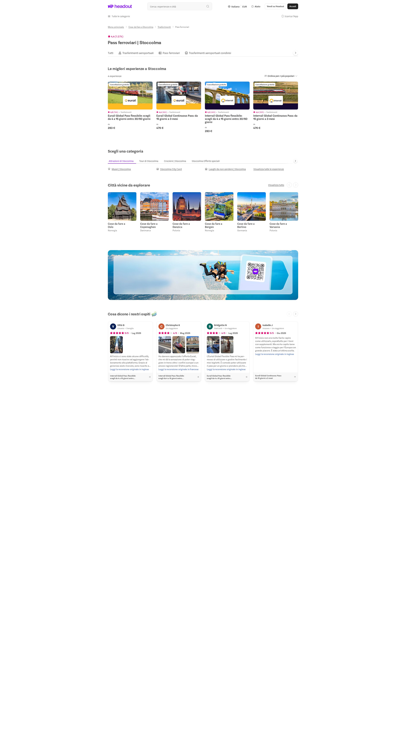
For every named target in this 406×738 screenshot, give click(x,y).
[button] (119, 16)
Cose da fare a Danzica (181, 225)
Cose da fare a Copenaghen (148, 225)
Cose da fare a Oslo (116, 225)
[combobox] (179, 6)
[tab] (110, 52)
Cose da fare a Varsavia (278, 225)
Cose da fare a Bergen (213, 225)
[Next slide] (295, 52)
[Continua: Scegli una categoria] (295, 161)
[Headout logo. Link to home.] (120, 6)
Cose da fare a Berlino (246, 225)
